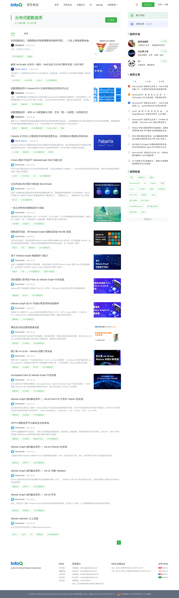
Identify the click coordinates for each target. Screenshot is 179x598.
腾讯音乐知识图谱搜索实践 (25, 327)
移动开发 (133, 212)
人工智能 (15, 152)
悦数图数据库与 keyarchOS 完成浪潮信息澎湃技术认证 (40, 88)
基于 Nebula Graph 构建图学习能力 (29, 255)
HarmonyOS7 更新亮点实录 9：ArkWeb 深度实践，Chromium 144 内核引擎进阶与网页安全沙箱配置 (150, 122)
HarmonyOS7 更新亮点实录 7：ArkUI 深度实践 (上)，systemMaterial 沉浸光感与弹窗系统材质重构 (150, 106)
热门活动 (145, 200)
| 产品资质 (147, 594)
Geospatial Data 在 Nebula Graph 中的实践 (33, 375)
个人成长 (141, 189)
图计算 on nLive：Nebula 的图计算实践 (31, 351)
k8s (31, 534)
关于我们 (62, 568)
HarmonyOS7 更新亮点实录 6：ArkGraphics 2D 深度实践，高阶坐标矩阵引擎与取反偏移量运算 (150, 97)
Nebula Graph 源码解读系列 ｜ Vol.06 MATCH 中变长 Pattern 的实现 (47, 399)
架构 (151, 189)
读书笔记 (161, 189)
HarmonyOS (134, 183)
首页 (57, 5)
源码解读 (26, 510)
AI (91, 5)
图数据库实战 (38, 439)
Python (153, 183)
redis (153, 195)
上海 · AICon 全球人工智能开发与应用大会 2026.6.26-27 (131, 571)
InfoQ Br (165, 577)
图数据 (30, 56)
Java (131, 189)
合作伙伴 (62, 574)
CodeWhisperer (135, 206)
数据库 (14, 104)
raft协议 (39, 80)
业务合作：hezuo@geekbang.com (84, 571)
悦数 (62, 128)
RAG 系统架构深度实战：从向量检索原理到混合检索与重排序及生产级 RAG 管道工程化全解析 (150, 139)
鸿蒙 (151, 177)
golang (99, 5)
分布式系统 (28, 80)
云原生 (23, 534)
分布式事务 (16, 80)
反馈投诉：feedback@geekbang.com (85, 574)
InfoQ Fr (165, 574)
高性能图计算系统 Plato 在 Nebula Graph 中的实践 (37, 279)
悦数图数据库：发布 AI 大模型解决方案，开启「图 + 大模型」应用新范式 (49, 112)
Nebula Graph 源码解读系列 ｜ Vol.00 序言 (33, 494)
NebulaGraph (52, 128)
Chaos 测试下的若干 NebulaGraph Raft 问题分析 (36, 160)
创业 (143, 212)
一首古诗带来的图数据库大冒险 (27, 208)
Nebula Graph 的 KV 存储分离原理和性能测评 (35, 303)
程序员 (144, 195)
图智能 (50, 152)
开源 (22, 248)
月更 (131, 177)
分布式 (14, 176)
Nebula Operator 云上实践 (24, 518)
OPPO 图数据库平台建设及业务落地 (30, 423)
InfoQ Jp (165, 571)
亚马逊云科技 (152, 206)
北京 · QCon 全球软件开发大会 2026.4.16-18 (127, 568)
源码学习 (26, 463)
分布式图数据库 (17, 56)
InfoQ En (165, 568)
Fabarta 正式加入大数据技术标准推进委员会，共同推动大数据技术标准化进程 (52, 136)
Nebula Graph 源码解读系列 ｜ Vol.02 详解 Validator (38, 470)
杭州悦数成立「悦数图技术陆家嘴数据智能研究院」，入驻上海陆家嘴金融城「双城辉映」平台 (60, 40)
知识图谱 (15, 224)
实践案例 (26, 224)
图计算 (14, 200)
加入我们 (62, 577)
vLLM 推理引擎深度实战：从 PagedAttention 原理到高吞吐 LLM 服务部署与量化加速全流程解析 (150, 114)
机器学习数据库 (49, 271)
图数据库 (24, 104)
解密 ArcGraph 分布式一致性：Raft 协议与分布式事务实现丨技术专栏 (47, 64)
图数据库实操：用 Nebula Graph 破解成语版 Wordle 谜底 (41, 231)
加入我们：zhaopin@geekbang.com (85, 577)
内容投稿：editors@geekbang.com (84, 568)
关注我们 (62, 580)
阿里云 (14, 534)
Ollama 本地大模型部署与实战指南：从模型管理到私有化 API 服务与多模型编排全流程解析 (150, 130)
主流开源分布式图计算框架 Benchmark (31, 184)
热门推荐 (133, 200)
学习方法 (133, 195)
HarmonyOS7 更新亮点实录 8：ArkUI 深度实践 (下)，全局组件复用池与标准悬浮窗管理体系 (150, 89)
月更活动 (67, 5)
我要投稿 (62, 571)
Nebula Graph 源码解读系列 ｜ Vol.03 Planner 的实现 (39, 447)
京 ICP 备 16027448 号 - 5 (106, 594)
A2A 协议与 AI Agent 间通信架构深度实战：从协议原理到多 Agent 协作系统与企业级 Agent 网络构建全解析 (150, 147)
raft (34, 176)
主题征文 (81, 5)
